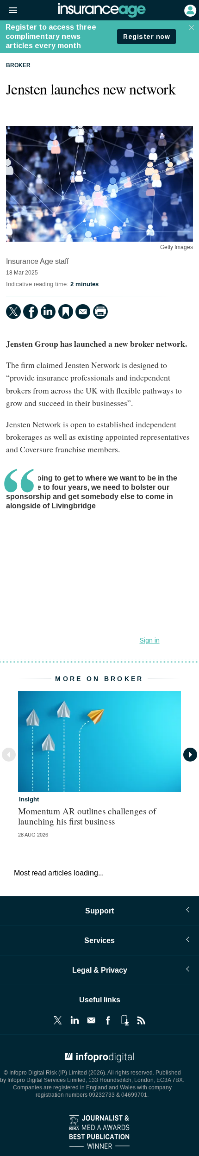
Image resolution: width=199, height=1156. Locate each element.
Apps (124, 1020)
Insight (29, 799)
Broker (18, 65)
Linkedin (74, 1020)
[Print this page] (100, 311)
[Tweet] (13, 311)
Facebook (107, 1020)
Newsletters (91, 1020)
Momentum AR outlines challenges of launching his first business (87, 815)
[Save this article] (65, 311)
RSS (141, 1020)
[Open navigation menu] (9, 10)
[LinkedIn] (48, 311)
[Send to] (82, 311)
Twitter (57, 1020)
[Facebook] (30, 311)
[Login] (189, 9)
